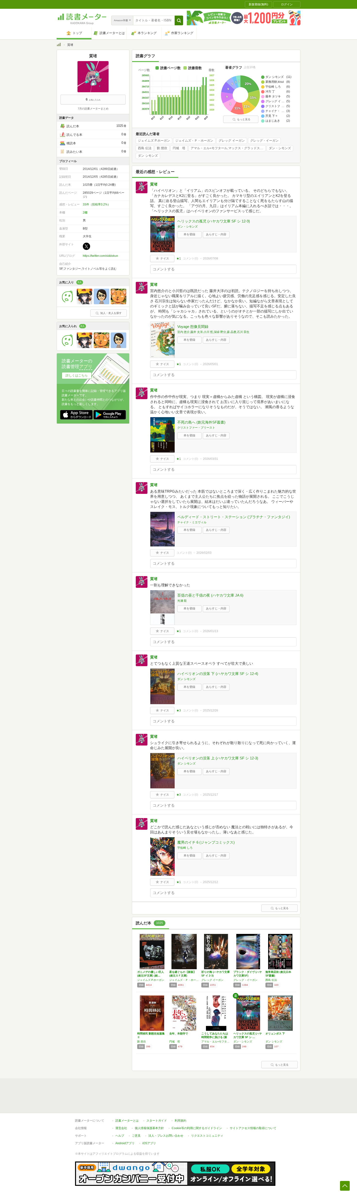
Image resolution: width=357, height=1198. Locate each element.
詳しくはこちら (77, 375)
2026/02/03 (204, 552)
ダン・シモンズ (280, 148)
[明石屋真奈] (101, 303)
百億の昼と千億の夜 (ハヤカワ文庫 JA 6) (210, 595)
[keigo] (118, 303)
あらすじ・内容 (216, 234)
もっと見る (243, 119)
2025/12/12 (210, 882)
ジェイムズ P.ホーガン (154, 140)
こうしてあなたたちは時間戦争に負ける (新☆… (214, 1037)
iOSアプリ (149, 1143)
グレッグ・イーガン (264, 140)
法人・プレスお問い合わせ (165, 1135)
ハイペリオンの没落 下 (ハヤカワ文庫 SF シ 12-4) (217, 674)
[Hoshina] (84, 303)
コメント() (190, 258)
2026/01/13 (210, 631)
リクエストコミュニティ (207, 1135)
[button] (179, 20)
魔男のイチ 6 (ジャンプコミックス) (206, 842)
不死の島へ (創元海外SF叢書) (201, 422)
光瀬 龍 (182, 600)
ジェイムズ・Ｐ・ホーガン (194, 140)
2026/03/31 (210, 458)
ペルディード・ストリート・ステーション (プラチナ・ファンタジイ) (233, 517)
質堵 (153, 184)
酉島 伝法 (145, 148)
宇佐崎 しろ (185, 847)
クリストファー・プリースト (196, 427)
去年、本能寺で (178, 1033)
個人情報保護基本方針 (149, 1128)
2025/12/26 (210, 710)
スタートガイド (156, 1120)
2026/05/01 (210, 364)
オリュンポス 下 (275, 1033)
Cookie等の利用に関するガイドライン (197, 1128)
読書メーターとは (127, 1120)
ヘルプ (119, 1135)
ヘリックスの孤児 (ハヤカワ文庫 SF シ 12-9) (213, 221)
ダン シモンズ (148, 155)
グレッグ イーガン (232, 140)
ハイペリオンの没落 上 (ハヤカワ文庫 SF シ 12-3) (217, 758)
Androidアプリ (125, 1143)
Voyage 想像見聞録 (192, 326)
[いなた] (67, 303)
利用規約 (180, 1120)
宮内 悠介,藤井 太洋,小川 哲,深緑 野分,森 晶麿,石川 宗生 (213, 332)
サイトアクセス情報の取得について (253, 1128)
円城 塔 (179, 148)
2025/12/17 (210, 794)
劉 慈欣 (162, 148)
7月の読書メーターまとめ (93, 108)
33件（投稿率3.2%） (96, 204)
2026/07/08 (210, 258)
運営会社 (121, 1128)
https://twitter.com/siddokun (100, 256)
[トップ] (59, 45)
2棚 (85, 212)
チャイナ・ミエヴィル (191, 522)
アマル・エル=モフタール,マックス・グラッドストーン (228, 148)
